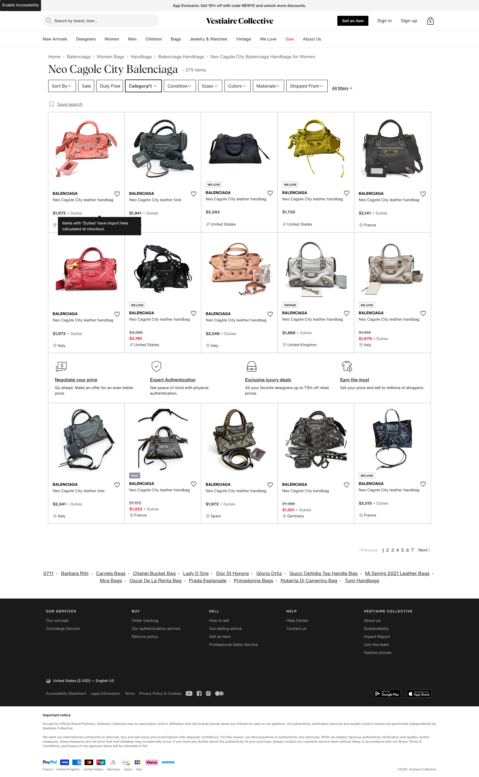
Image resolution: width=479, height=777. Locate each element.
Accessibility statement (66, 693)
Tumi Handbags (362, 580)
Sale (290, 39)
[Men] (141, 39)
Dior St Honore (232, 573)
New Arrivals (55, 39)
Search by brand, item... (76, 21)
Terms (129, 693)
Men (132, 39)
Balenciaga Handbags (181, 56)
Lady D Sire (196, 573)
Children (154, 39)
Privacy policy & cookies (160, 693)
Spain (128, 769)
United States (93, 769)
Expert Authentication (173, 379)
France (48, 769)
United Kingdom (68, 769)
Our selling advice (225, 629)
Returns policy (145, 637)
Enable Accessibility (20, 5)
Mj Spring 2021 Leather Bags (397, 573)
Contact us (297, 629)
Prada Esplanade (207, 580)
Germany (113, 769)
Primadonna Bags (253, 580)
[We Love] (281, 39)
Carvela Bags (110, 573)
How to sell (219, 620)
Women (112, 39)
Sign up (409, 21)
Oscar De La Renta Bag (155, 580)
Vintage (243, 39)
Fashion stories (377, 653)
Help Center (298, 620)
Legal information (105, 693)
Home (54, 56)
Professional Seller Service (233, 645)
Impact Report (377, 637)
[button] (430, 21)
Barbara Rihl (74, 573)
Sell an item (353, 21)
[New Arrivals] (71, 39)
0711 (48, 573)
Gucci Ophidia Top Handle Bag (323, 573)
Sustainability (376, 629)
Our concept (57, 620)
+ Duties (74, 213)
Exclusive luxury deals (268, 379)
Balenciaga (78, 56)
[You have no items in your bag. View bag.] (430, 21)
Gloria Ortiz (269, 573)
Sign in (384, 21)
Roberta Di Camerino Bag (309, 580)
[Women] (123, 39)
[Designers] (100, 39)
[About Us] (325, 39)
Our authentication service (156, 629)
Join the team (376, 645)
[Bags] (185, 39)
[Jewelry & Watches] (231, 39)
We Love (268, 39)
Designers (86, 39)
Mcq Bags (111, 580)
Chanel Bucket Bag (154, 573)
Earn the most (354, 379)
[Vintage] (255, 39)
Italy (139, 769)
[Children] (166, 39)
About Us (312, 39)
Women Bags (110, 56)
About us (372, 620)
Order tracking (145, 620)
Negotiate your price (76, 379)
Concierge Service (63, 629)
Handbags (141, 56)
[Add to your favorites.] (117, 194)
